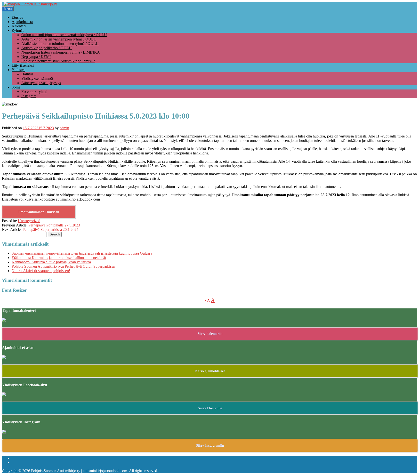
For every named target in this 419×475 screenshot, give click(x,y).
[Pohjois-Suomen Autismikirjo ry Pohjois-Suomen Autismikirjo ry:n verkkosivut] (30, 4)
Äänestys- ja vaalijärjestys (41, 83)
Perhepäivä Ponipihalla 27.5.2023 (54, 225)
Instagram (28, 96)
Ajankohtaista (22, 22)
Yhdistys (18, 70)
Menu (8, 9)
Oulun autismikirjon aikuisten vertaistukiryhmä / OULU (64, 35)
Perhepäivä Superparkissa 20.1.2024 (50, 229)
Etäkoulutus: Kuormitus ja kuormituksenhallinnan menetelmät (59, 258)
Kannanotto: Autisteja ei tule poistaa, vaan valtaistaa (51, 262)
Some (16, 87)
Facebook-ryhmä (34, 91)
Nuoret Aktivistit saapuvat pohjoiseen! (41, 271)
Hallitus (27, 74)
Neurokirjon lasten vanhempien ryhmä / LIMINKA (60, 52)
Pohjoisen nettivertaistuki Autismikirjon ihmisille (58, 61)
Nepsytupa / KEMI (36, 57)
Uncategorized (29, 221)
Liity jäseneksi (23, 65)
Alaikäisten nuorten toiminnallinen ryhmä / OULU (60, 43)
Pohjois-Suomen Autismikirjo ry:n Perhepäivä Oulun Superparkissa (63, 266)
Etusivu (17, 17)
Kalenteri (19, 26)
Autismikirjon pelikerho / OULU (46, 48)
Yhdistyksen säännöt (37, 78)
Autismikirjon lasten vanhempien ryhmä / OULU (59, 39)
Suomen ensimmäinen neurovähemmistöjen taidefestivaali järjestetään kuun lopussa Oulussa (82, 253)
